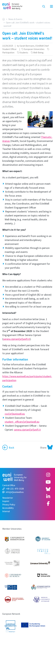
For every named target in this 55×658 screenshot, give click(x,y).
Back (11, 447)
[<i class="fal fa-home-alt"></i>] (3, 19)
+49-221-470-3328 (15, 488)
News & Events (15, 19)
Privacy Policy (8, 504)
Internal (6, 511)
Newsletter (7, 497)
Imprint (5, 501)
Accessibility (8, 508)
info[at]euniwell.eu (15, 492)
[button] (50, 7)
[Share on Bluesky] (50, 447)
